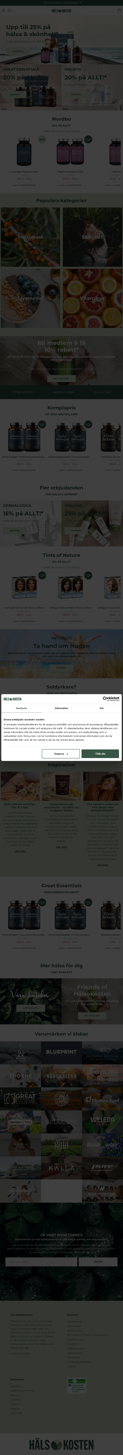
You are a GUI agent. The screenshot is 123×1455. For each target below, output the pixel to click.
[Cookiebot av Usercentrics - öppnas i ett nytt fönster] (105, 698)
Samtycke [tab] (21, 708)
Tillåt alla (100, 753)
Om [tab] (102, 708)
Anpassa (59, 753)
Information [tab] (61, 708)
